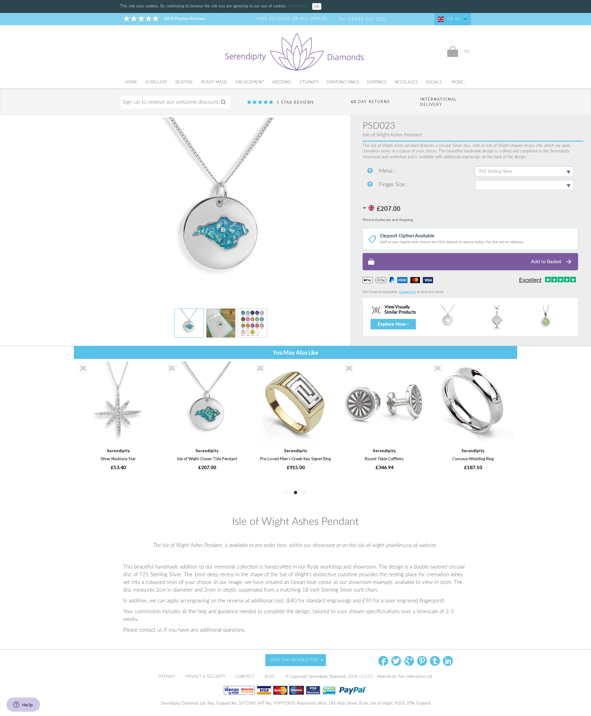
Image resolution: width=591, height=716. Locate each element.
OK (317, 6)
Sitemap (167, 677)
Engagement (249, 82)
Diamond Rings (343, 82)
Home (131, 82)
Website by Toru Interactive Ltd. (405, 677)
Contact (245, 677)
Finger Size (392, 184)
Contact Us (407, 292)
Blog (270, 677)
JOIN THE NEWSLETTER (294, 660)
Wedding (282, 82)
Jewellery (156, 82)
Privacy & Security (206, 677)
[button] (470, 261)
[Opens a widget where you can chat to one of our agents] (23, 705)
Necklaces (406, 82)
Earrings (377, 82)
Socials (434, 82)
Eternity (309, 82)
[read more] (299, 6)
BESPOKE (184, 82)
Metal (386, 171)
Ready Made (214, 82)
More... (459, 82)
